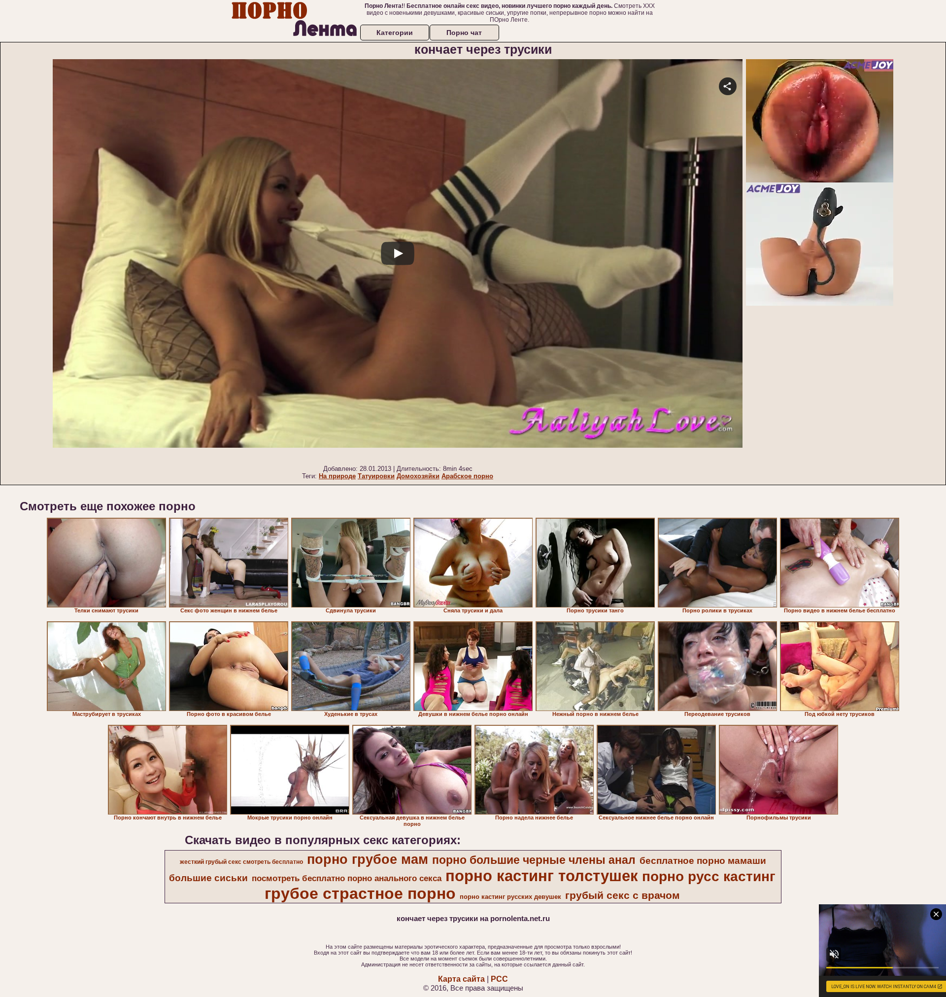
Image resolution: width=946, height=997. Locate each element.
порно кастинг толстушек (541, 875)
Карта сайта (461, 979)
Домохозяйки (418, 476)
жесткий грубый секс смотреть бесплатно (241, 861)
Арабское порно (467, 476)
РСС (499, 979)
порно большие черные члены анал (534, 860)
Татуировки (376, 476)
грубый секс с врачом (622, 895)
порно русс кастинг (709, 876)
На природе (337, 476)
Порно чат (464, 32)
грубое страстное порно (360, 893)
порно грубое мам (367, 859)
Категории (394, 32)
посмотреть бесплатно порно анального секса (346, 878)
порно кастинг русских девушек (510, 896)
